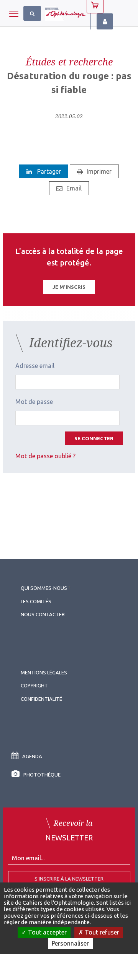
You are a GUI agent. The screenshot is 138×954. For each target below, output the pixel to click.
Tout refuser (101, 932)
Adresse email (34, 365)
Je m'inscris (69, 287)
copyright (34, 685)
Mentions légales (44, 672)
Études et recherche (69, 61)
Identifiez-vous (105, 21)
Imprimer (99, 171)
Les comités (36, 601)
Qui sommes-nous (44, 588)
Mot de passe (34, 401)
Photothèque (42, 774)
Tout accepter (46, 932)
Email (74, 188)
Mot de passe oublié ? (45, 456)
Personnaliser (70, 943)
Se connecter (93, 438)
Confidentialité (41, 699)
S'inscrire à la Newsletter (69, 878)
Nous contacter (43, 614)
